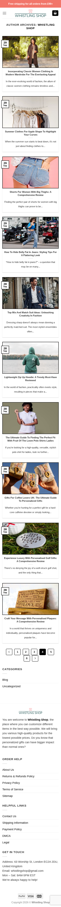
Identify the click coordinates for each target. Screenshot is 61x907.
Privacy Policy (11, 782)
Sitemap (7, 796)
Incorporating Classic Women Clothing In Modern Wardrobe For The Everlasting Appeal (31, 73)
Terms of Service (12, 789)
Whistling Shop (38, 719)
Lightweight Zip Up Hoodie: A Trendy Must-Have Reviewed (30, 379)
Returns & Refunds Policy (18, 776)
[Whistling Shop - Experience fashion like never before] (30, 13)
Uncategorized (11, 686)
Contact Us (9, 816)
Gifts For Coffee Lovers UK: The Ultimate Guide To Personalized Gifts (31, 499)
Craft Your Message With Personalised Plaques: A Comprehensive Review (30, 620)
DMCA (6, 835)
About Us (8, 769)
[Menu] (4, 13)
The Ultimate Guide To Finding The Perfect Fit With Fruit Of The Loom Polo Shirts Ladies (30, 439)
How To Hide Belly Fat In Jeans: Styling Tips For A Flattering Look (30, 254)
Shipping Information (15, 822)
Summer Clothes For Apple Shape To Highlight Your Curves (30, 133)
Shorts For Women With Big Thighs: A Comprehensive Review (30, 193)
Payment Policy (12, 829)
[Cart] (55, 13)
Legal (5, 842)
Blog (5, 679)
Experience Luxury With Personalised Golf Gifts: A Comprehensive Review (30, 560)
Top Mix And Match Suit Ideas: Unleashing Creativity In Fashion (31, 314)
